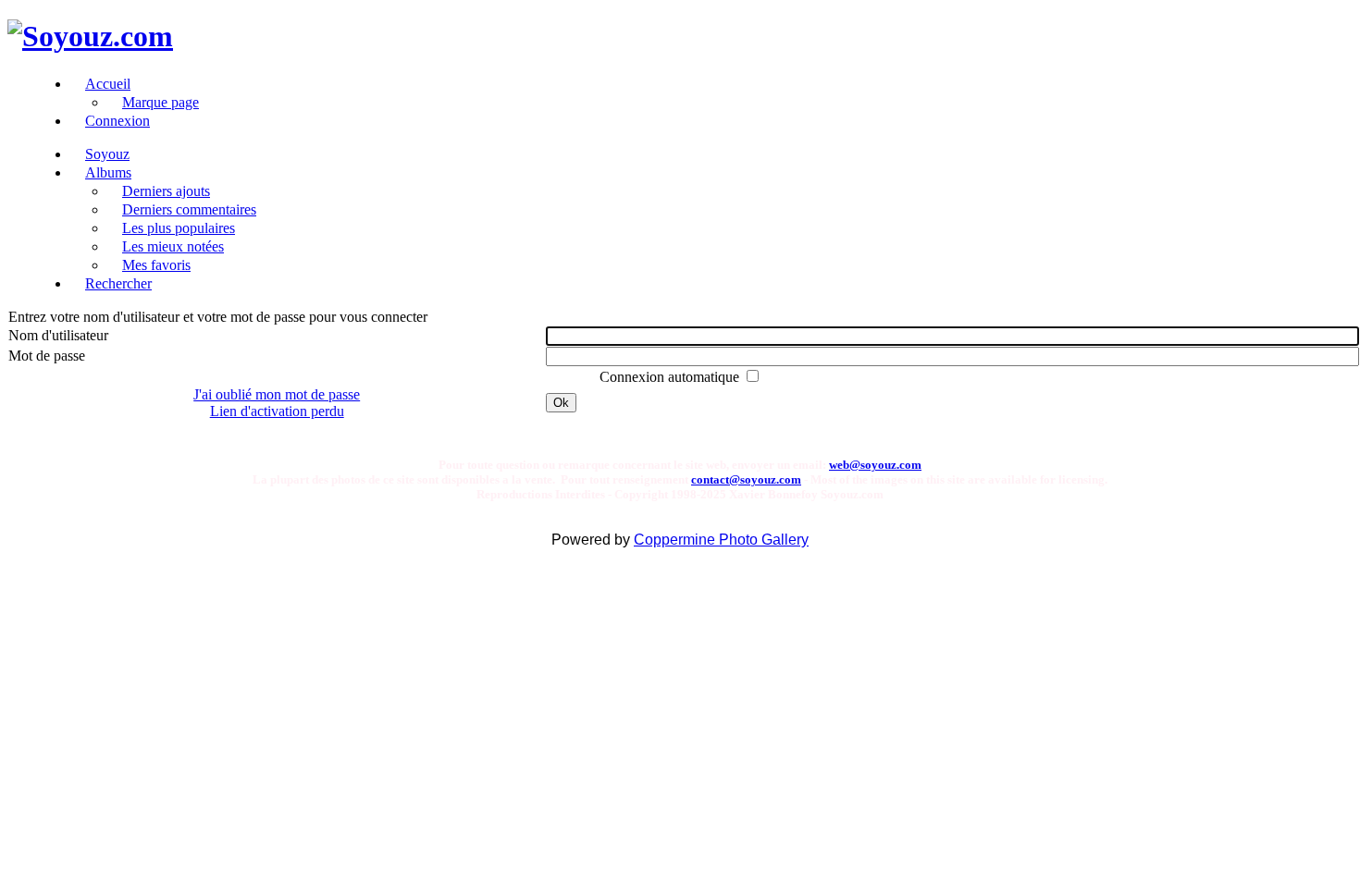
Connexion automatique (671, 377)
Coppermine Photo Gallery (721, 539)
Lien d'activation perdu (277, 411)
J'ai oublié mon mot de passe (276, 394)
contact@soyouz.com (746, 479)
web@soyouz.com (875, 465)
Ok (561, 403)
